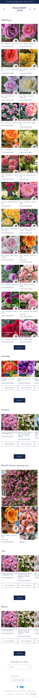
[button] (4, 9)
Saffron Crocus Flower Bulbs (24, 379)
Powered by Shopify (21, 691)
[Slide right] (24, 395)
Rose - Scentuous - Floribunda (10, 122)
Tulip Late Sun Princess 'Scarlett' (8, 379)
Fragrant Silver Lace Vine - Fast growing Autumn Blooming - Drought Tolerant (26, 434)
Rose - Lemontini (24, 149)
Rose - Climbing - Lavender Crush (9, 312)
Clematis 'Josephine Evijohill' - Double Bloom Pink (9, 433)
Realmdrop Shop (12, 691)
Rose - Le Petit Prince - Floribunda (7, 96)
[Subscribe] (29, 667)
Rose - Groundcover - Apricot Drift (9, 175)
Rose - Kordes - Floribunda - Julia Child (9, 229)
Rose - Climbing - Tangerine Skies (28, 256)
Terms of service (20, 694)
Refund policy (31, 691)
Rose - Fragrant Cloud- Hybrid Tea (10, 70)
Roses (22, 542)
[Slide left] (15, 395)
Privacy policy (10, 694)
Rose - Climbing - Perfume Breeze (27, 285)
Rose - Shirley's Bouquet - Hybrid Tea (27, 96)
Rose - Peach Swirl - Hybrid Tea (27, 123)
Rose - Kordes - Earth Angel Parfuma (9, 256)
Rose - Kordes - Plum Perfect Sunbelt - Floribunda (28, 229)
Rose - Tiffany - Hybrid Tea (27, 43)
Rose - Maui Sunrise (7, 149)
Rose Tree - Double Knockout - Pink (28, 175)
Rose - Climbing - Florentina (9, 339)
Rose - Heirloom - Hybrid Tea (9, 43)
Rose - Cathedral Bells (26, 339)
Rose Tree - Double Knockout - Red (10, 202)
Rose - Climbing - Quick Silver (10, 284)
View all (19, 347)
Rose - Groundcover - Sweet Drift (28, 202)
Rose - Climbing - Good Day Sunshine (28, 70)
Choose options (9, 388)
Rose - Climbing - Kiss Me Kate (28, 311)
